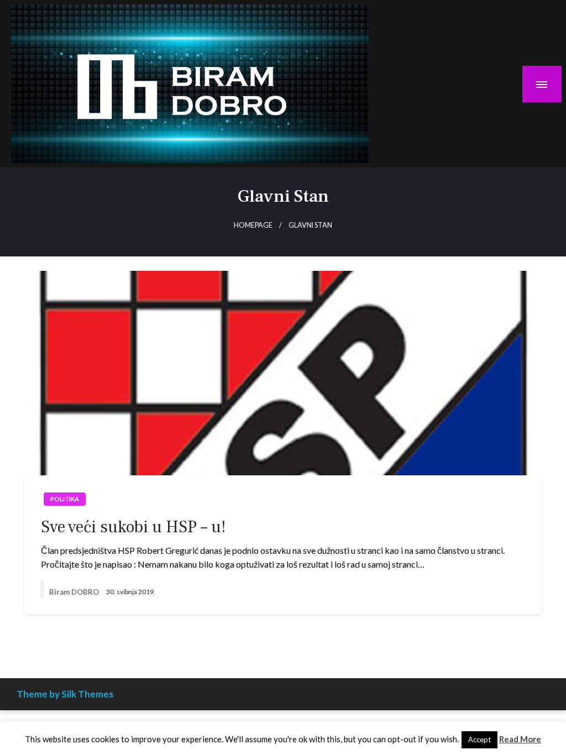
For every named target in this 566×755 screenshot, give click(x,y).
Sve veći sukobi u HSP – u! (133, 527)
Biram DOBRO (75, 592)
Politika (64, 498)
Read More (520, 739)
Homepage (253, 225)
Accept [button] (479, 739)
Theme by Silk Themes (65, 694)
